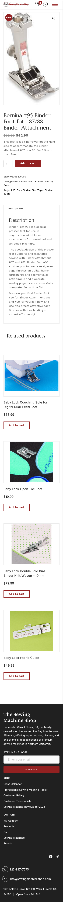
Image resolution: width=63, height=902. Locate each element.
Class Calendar (13, 784)
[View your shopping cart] (36, 4)
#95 (13, 190)
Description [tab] (14, 208)
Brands (8, 843)
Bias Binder (23, 190)
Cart (6, 832)
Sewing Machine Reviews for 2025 (24, 806)
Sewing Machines (14, 837)
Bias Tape (37, 190)
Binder (48, 190)
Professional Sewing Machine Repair (25, 789)
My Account (11, 820)
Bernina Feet (26, 181)
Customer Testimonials (17, 801)
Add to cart (28, 163)
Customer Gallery (14, 795)
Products (9, 826)
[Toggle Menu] (55, 4)
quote (7, 193)
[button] (45, 4)
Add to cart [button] (16, 425)
